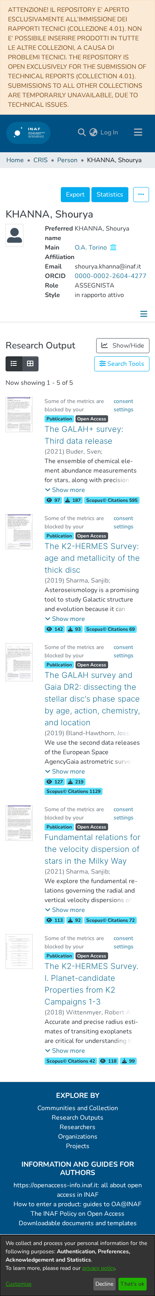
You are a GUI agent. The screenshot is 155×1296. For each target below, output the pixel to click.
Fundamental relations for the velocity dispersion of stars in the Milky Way (92, 849)
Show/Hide (127, 345)
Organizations (77, 1136)
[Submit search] (82, 132)
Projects (77, 1146)
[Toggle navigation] (138, 132)
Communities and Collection (77, 1108)
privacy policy (98, 1268)
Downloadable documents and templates (78, 1223)
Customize (18, 1284)
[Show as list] (14, 363)
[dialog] (77, 1265)
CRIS (40, 160)
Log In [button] (110, 132)
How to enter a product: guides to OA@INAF (77, 1204)
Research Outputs (77, 1117)
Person (67, 160)
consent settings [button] (124, 405)
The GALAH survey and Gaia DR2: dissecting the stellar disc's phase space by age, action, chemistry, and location (92, 698)
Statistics (110, 194)
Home (15, 160)
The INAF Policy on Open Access (77, 1213)
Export (75, 194)
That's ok (132, 1284)
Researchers (77, 1127)
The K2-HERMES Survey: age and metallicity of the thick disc (92, 558)
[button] (65, 490)
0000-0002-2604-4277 (111, 276)
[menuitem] (93, 132)
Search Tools (125, 363)
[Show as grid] (30, 363)
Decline (104, 1284)
